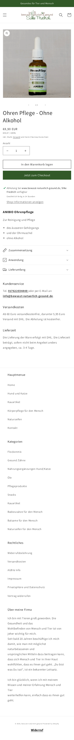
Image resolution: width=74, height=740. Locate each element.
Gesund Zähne (16, 460)
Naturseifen (15, 419)
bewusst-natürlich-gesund (32, 724)
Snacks (12, 494)
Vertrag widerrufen (19, 596)
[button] (5, 15)
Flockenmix (15, 451)
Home (11, 385)
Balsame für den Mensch (23, 520)
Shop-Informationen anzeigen (25, 202)
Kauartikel (14, 402)
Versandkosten (17, 561)
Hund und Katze (17, 393)
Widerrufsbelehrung (20, 553)
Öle (10, 477)
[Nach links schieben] (28, 105)
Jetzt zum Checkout (37, 175)
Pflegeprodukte (17, 486)
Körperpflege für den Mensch (25, 410)
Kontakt (12, 428)
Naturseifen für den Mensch (25, 529)
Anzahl (6, 143)
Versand (16, 137)
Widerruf (37, 730)
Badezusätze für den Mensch (25, 511)
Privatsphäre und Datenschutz (26, 587)
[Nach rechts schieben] (45, 105)
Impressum (14, 578)
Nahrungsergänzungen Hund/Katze (29, 469)
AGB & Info (14, 570)
